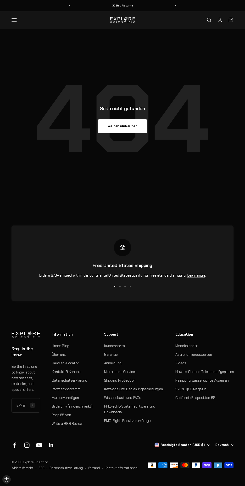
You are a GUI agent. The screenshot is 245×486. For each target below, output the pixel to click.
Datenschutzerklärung (69, 380)
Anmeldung (113, 363)
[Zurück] (69, 5)
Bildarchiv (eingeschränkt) (72, 406)
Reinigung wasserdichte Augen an (201, 380)
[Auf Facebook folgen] (14, 445)
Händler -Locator (65, 363)
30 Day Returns (122, 5)
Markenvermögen (65, 397)
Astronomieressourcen (193, 354)
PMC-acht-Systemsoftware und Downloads (129, 409)
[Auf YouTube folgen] (39, 445)
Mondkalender (186, 346)
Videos (180, 363)
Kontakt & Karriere (66, 371)
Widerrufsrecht (22, 468)
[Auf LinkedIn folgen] (51, 445)
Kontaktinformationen (121, 468)
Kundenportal (114, 346)
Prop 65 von (61, 415)
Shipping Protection (119, 380)
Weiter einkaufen (122, 126)
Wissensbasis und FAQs (122, 397)
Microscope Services (120, 371)
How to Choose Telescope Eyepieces (204, 371)
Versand (94, 468)
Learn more (196, 275)
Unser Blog (60, 346)
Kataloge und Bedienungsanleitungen (133, 389)
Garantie (111, 354)
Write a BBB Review (67, 423)
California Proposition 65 (195, 397)
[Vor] (175, 5)
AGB (42, 468)
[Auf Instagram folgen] (27, 445)
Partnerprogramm (66, 389)
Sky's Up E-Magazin (190, 389)
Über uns (59, 354)
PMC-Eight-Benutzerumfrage (127, 420)
